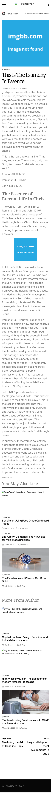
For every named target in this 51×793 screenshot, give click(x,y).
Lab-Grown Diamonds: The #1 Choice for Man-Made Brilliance (23, 538)
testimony (9, 477)
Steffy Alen (22, 88)
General (5, 634)
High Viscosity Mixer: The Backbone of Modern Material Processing (24, 680)
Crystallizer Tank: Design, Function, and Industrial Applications (25, 639)
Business (6, 70)
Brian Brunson (23, 528)
